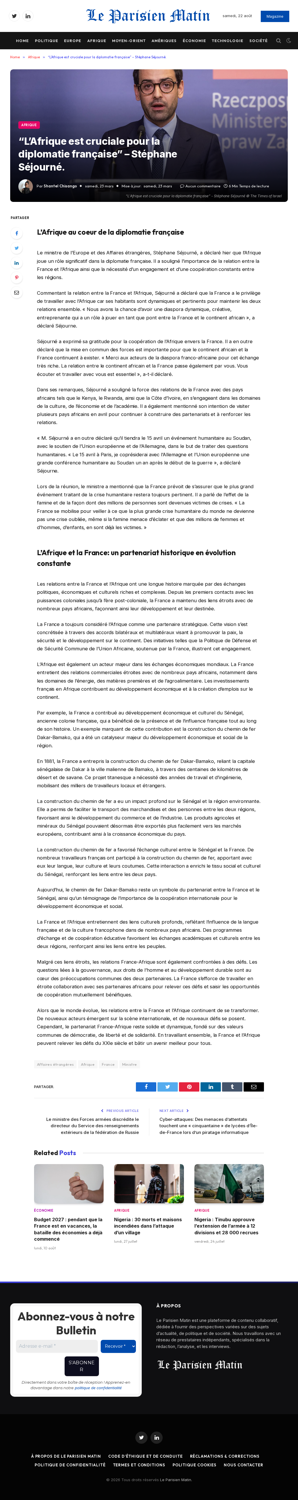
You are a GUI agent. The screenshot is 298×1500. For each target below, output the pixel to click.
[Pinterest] (16, 277)
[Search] (278, 40)
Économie (194, 40)
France (108, 1064)
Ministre (129, 1064)
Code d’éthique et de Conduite (145, 1456)
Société (258, 40)
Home (22, 40)
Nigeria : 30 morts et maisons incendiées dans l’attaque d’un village (148, 1226)
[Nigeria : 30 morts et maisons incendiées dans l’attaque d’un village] (149, 1183)
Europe (72, 40)
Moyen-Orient (129, 40)
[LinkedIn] (16, 263)
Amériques (164, 40)
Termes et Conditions (139, 1465)
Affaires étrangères (55, 1064)
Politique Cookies (195, 1465)
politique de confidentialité (98, 1387)
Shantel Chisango (60, 186)
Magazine (275, 16)
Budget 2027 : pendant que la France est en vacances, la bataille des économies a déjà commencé (68, 1229)
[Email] (16, 292)
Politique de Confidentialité (70, 1465)
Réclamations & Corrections (225, 1456)
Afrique (96, 40)
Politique (46, 40)
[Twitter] (16, 248)
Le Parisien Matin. (176, 1479)
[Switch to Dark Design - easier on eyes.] (288, 40)
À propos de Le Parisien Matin (66, 1456)
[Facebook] (16, 233)
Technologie (227, 40)
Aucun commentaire (203, 186)
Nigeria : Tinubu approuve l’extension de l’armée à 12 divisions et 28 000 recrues (226, 1226)
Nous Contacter (243, 1465)
